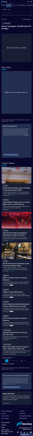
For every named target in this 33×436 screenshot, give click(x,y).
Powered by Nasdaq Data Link (12, 387)
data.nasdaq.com (11, 384)
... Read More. (26, 134)
